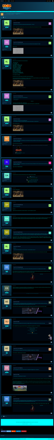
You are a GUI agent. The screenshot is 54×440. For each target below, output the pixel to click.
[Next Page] (5, 17)
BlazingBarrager (20, 87)
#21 (51, 20)
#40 (51, 396)
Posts (3, 29)
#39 (51, 365)
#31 (51, 216)
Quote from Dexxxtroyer (18, 138)
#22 (51, 39)
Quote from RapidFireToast (18, 232)
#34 (51, 264)
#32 (51, 229)
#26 (51, 136)
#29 (51, 187)
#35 (51, 285)
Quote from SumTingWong (18, 348)
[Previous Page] (1, 17)
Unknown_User (7, 14)
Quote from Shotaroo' (17, 246)
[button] (3, 431)
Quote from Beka (16, 321)
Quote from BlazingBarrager (18, 42)
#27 (51, 159)
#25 (51, 116)
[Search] (53, 1)
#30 (51, 202)
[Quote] (51, 36)
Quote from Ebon (16, 301)
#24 (51, 93)
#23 (51, 59)
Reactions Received (4, 28)
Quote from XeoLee (17, 22)
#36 (51, 299)
